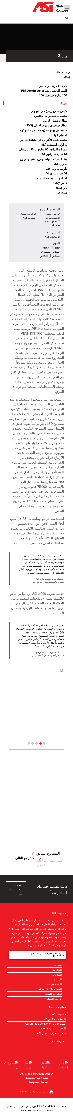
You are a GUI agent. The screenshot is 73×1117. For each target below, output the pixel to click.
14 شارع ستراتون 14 (54, 154)
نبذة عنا (58, 964)
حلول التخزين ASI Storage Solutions (45, 1023)
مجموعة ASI (59, 1014)
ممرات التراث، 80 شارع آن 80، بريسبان (43, 149)
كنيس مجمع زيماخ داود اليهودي (49, 111)
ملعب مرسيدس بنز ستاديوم (50, 116)
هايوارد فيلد (60, 164)
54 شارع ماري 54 (56, 173)
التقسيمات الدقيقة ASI (53, 1028)
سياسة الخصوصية (38, 1082)
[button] (13, 709)
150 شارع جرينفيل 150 (53, 95)
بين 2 (64, 103)
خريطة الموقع (54, 998)
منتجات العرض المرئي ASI (51, 1033)
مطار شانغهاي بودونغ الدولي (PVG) (46, 125)
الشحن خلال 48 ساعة (50, 988)
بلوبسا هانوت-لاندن (56, 169)
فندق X (62, 193)
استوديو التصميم (53, 993)
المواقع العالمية (56, 1041)
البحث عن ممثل (19, 889)
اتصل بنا (57, 969)
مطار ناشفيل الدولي (55, 120)
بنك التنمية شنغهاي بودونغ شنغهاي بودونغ (43, 159)
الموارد (58, 979)
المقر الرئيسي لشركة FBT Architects (44, 90)
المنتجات (57, 974)
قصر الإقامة (60, 183)
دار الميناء (61, 188)
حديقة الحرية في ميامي (53, 86)
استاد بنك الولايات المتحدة (52, 178)
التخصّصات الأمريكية (55, 1019)
